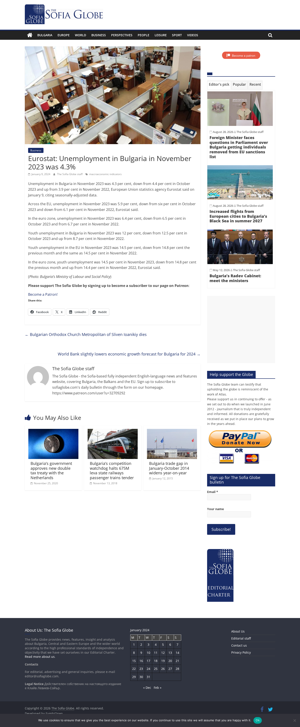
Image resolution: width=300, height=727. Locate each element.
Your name (215, 509)
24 (148, 669)
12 (163, 653)
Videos (192, 35)
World (80, 35)
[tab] (219, 85)
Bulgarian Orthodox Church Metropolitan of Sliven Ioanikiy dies (86, 334)
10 (148, 653)
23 (141, 669)
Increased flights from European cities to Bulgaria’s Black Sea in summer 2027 (238, 216)
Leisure (161, 35)
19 (163, 661)
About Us (238, 631)
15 (134, 661)
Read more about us (40, 656)
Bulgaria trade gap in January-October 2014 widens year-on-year (169, 468)
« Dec (147, 687)
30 (141, 677)
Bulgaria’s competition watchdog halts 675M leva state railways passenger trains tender (112, 470)
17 (148, 661)
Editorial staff (241, 638)
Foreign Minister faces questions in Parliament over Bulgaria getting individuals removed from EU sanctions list (239, 147)
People (143, 35)
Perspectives (121, 35)
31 (148, 677)
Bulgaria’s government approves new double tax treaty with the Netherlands (51, 470)
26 (163, 669)
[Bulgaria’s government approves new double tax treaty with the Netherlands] (53, 431)
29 (134, 677)
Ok (258, 720)
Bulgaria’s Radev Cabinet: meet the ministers (235, 278)
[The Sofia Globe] (30, 35)
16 (141, 661)
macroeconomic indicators (105, 174)
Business (98, 35)
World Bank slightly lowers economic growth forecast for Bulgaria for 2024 (129, 354)
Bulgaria (44, 35)
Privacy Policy (241, 652)
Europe (64, 35)
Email (212, 492)
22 (134, 669)
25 (155, 669)
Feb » (157, 687)
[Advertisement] (241, 329)
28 (177, 669)
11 (155, 653)
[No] (294, 720)
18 (155, 661)
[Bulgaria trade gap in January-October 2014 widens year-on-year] (172, 431)
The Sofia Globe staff (70, 174)
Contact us (239, 645)
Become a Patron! (43, 294)
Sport (177, 35)
